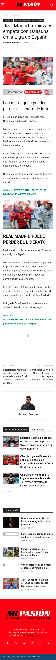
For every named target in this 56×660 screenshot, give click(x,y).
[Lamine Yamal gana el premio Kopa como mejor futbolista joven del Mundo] (11, 522)
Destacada (15, 15)
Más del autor (38, 429)
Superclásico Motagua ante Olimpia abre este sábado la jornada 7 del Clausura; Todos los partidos (15, 376)
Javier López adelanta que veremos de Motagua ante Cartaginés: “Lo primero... (34, 583)
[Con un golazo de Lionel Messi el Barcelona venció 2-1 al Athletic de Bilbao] (11, 568)
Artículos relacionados (16, 429)
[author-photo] (28, 409)
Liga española (37, 20)
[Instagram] (16, 643)
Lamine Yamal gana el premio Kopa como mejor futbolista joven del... (35, 521)
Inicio (5, 15)
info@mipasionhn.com (34, 635)
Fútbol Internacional (22, 20)
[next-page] (10, 493)
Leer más (8, 316)
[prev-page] (5, 493)
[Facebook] (6, 49)
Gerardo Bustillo (14, 42)
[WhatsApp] (28, 49)
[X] (13, 49)
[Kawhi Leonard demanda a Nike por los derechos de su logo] (11, 537)
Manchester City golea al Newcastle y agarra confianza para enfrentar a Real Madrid (41, 374)
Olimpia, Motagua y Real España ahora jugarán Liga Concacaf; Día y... (34, 552)
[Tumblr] (40, 643)
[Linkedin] (24, 643)
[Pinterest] (20, 49)
